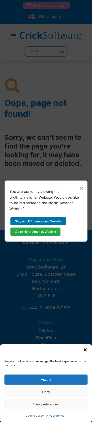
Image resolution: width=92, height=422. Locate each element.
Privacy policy (55, 415)
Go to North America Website (35, 231)
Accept (46, 379)
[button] (85, 350)
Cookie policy (34, 415)
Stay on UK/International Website (38, 221)
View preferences (46, 404)
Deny (46, 392)
